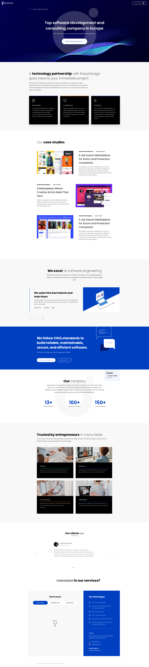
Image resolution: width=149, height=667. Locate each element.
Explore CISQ (63, 360)
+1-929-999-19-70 (96, 644)
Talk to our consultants (45, 360)
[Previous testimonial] (36, 553)
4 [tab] (76, 567)
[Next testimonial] (113, 553)
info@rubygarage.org (95, 650)
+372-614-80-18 (95, 642)
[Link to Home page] (7, 3)
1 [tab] (72, 567)
